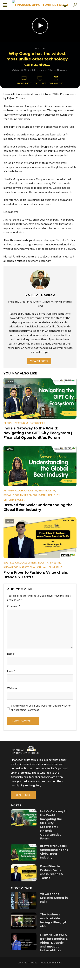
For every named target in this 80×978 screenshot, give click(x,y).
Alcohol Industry (26, 490)
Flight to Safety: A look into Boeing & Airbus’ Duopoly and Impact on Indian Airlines (54, 942)
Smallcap (36, 567)
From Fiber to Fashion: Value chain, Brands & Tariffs (35, 574)
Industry (40, 48)
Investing (56, 562)
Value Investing (52, 567)
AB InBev (8, 490)
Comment (13, 606)
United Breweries (14, 499)
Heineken (54, 495)
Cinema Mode (56, 83)
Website (12, 688)
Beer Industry (46, 490)
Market (24, 567)
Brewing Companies (15, 495)
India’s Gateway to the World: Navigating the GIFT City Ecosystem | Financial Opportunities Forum (37, 433)
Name (11, 653)
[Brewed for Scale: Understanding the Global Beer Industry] (24, 852)
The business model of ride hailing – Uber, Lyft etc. (54, 920)
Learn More (23, 794)
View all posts (39, 360)
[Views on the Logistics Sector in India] (24, 900)
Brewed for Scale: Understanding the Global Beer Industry (38, 507)
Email (11, 671)
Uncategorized (35, 422)
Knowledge (10, 567)
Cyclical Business (26, 562)
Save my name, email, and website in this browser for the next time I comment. (41, 707)
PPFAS (58, 962)
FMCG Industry (38, 495)
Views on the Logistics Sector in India (54, 897)
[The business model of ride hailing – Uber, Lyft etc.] (24, 921)
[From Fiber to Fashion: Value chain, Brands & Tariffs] (24, 872)
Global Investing (14, 422)
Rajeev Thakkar (57, 70)
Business (8, 562)
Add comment (39, 70)
